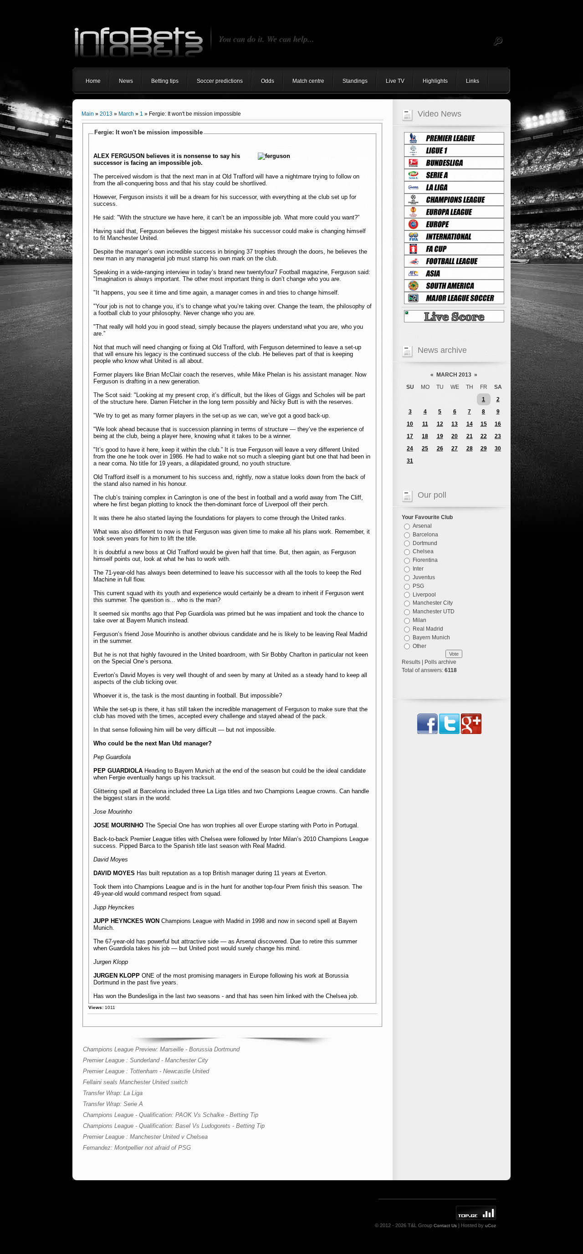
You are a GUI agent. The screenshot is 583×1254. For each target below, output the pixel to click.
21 (469, 436)
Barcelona (425, 534)
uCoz (490, 1225)
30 (498, 448)
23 (498, 436)
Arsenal (422, 526)
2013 (106, 114)
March (126, 114)
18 (425, 436)
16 (498, 424)
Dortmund (425, 543)
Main (88, 114)
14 (469, 424)
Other (419, 645)
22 (484, 436)
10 (410, 424)
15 (484, 424)
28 (469, 448)
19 (440, 436)
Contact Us (445, 1225)
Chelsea (423, 551)
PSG (418, 586)
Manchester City (433, 603)
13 (454, 424)
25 (425, 448)
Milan (419, 620)
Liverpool (424, 594)
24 (410, 448)
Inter (418, 569)
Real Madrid (428, 629)
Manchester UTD (434, 611)
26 (440, 448)
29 (484, 448)
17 (410, 436)
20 (454, 436)
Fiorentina (425, 560)
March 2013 (453, 375)
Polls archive (440, 662)
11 (425, 424)
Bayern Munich (431, 637)
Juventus (424, 577)
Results (411, 662)
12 (440, 424)
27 (454, 448)
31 (410, 461)
